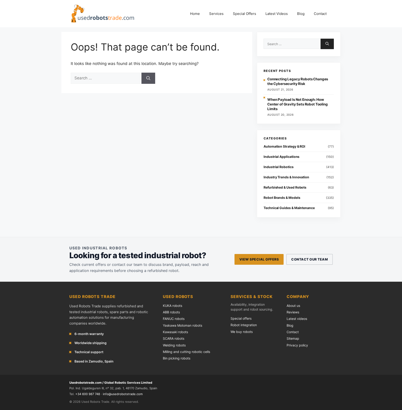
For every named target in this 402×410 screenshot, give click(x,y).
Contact (320, 13)
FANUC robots (173, 319)
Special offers (241, 318)
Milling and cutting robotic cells (186, 352)
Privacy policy (297, 345)
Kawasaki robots (175, 332)
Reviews (293, 312)
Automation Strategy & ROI (284, 146)
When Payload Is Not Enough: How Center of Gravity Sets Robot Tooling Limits (297, 104)
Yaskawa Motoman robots (182, 325)
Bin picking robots (176, 358)
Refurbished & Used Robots (285, 187)
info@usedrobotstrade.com (123, 394)
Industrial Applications (281, 157)
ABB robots (171, 312)
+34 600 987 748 (87, 394)
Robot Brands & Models (282, 198)
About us (293, 306)
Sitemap (293, 338)
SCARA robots (173, 338)
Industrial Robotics (279, 167)
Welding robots (174, 345)
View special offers (259, 259)
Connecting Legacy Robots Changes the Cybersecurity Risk (297, 81)
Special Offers (244, 13)
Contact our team (309, 259)
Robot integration (244, 325)
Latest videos (297, 319)
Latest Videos (276, 13)
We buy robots (242, 332)
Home (195, 13)
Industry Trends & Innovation (286, 177)
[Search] (148, 78)
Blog (301, 13)
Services (216, 13)
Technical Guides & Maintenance (289, 208)
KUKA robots (172, 306)
